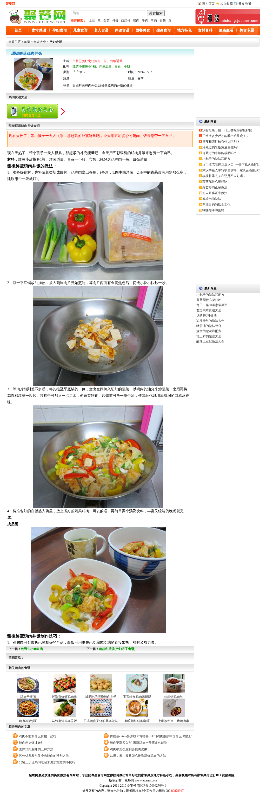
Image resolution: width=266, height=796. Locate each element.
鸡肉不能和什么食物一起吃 (37, 736)
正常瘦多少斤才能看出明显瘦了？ (225, 136)
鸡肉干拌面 (28, 697)
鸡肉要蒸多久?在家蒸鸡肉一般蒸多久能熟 (138, 743)
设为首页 (208, 3)
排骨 (115, 20)
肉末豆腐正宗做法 (214, 193)
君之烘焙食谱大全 (208, 310)
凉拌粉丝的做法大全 (210, 321)
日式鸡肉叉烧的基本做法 (101, 721)
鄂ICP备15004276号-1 (152, 785)
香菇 (162, 20)
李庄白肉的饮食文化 (216, 204)
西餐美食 (143, 30)
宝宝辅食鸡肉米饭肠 (137, 697)
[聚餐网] (37, 23)
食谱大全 (40, 42)
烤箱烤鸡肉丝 (173, 697)
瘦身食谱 (163, 30)
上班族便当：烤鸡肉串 (173, 721)
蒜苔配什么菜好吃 (214, 181)
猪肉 (136, 20)
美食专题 (247, 30)
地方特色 (184, 30)
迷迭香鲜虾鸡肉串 (64, 697)
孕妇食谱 (59, 30)
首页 (18, 30)
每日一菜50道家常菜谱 (212, 305)
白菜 (106, 20)
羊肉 (154, 20)
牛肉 (145, 20)
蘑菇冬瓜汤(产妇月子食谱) (117, 649)
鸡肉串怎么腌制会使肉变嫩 (128, 749)
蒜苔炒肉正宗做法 (214, 187)
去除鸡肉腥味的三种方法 (36, 749)
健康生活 (226, 30)
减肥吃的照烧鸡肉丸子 (100, 697)
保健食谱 (122, 30)
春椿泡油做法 (211, 199)
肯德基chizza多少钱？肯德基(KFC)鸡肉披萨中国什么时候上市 (151, 736)
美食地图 (244, 3)
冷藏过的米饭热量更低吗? (220, 147)
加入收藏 (226, 3)
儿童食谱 (80, 30)
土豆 (92, 20)
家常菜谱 (39, 30)
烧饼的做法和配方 (208, 331)
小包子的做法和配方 (216, 159)
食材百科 (205, 30)
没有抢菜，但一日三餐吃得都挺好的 (227, 130)
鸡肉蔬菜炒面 (28, 721)
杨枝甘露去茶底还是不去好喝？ (224, 176)
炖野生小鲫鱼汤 (32, 649)
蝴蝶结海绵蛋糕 (213, 210)
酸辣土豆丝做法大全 (210, 341)
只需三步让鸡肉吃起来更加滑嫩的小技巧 (47, 762)
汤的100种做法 (206, 315)
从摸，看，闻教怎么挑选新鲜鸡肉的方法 (138, 756)
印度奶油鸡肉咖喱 (137, 721)
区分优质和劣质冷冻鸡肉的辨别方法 (44, 756)
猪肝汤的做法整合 (208, 326)
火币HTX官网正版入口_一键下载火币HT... (231, 164)
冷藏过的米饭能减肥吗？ (219, 153)
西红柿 (125, 20)
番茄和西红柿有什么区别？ (221, 141)
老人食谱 (101, 30)
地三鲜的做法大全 (208, 336)
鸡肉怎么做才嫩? (30, 743)
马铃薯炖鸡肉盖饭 (64, 721)
